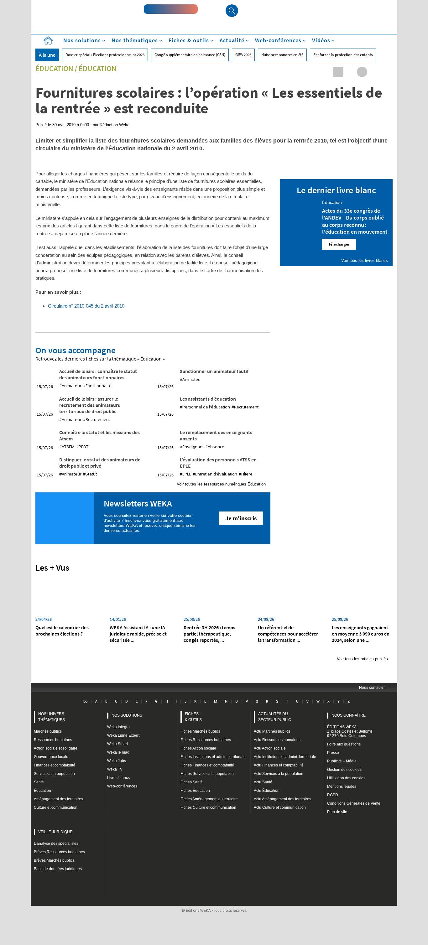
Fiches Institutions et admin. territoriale (213, 757)
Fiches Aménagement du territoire (209, 799)
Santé (39, 782)
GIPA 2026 (243, 54)
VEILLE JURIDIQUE (55, 832)
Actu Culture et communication (280, 807)
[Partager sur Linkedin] (338, 72)
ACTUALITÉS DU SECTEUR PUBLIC (274, 717)
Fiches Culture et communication (208, 807)
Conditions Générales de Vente (353, 803)
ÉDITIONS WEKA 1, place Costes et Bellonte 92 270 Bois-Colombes (350, 731)
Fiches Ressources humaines (205, 740)
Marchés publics (48, 731)
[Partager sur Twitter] (350, 72)
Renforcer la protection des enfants (343, 54)
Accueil (48, 40)
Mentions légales (341, 786)
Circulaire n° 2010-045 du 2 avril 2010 (86, 306)
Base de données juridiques (58, 869)
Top (84, 701)
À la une (47, 55)
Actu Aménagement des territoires (282, 799)
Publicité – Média (342, 761)
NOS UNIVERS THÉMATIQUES (51, 717)
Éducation (54, 68)
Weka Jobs (116, 761)
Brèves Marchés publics (54, 860)
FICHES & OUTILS (193, 717)
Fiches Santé (191, 782)
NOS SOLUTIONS (127, 715)
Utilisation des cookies (346, 778)
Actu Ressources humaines (277, 740)
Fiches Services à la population (207, 773)
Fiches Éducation (195, 790)
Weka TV (115, 769)
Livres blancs (118, 778)
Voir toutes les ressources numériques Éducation (221, 484)
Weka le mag (118, 752)
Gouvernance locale (51, 757)
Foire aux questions (344, 744)
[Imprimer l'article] (386, 72)
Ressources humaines (53, 740)
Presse (333, 752)
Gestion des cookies (344, 769)
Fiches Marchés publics (200, 731)
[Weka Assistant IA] (171, 9)
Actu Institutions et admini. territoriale (285, 757)
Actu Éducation (266, 790)
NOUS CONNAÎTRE (348, 715)
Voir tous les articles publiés (362, 659)
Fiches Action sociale (198, 748)
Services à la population (54, 773)
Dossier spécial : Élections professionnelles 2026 (104, 54)
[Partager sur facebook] (362, 72)
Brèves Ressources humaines (59, 852)
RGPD (332, 795)
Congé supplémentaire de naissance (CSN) (189, 54)
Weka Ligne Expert (123, 735)
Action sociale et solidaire (55, 748)
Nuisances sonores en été (282, 54)
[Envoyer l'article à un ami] (374, 72)
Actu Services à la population (278, 773)
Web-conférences (122, 786)
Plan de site (337, 812)
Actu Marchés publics (272, 731)
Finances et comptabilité (54, 765)
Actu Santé (263, 782)
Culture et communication (55, 807)
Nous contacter (372, 687)
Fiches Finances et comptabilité (207, 765)
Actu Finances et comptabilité (279, 765)
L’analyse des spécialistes (56, 843)
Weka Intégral (119, 727)
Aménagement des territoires (58, 799)
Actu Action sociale (270, 748)
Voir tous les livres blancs (364, 260)
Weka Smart (117, 744)
